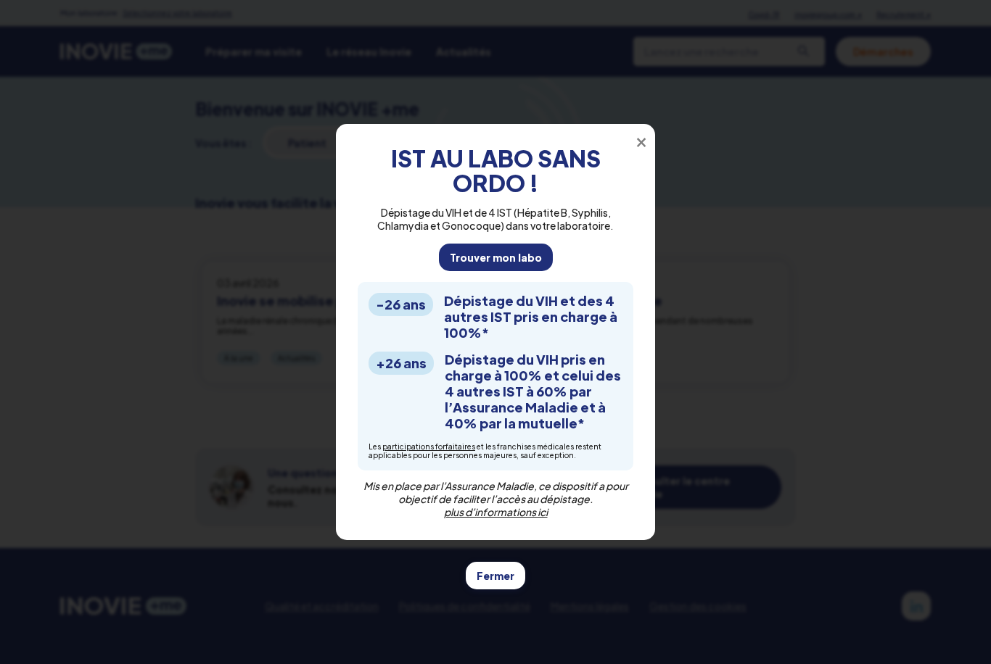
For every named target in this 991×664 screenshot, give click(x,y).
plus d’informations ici (496, 511)
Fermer (495, 575)
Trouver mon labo (496, 257)
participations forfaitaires (428, 446)
